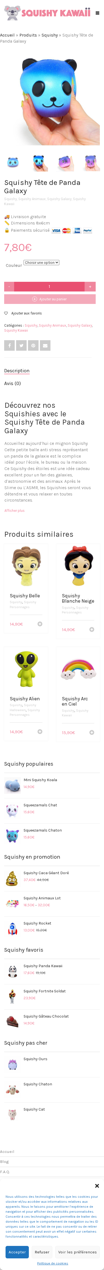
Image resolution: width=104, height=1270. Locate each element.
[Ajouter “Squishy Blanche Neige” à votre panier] (91, 630)
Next (97, 91)
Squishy (50, 35)
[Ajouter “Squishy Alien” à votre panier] (39, 732)
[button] (97, 1186)
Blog (4, 1161)
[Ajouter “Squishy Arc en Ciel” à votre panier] (91, 733)
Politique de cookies (52, 1263)
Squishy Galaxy (59, 199)
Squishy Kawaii (16, 330)
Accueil (7, 35)
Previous (7, 91)
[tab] (48, 371)
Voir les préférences (77, 1252)
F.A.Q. (5, 1171)
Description (17, 371)
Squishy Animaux (32, 199)
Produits (28, 35)
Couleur (14, 265)
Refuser (42, 1252)
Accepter (17, 1252)
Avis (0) (12, 383)
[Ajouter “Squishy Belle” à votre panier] (39, 624)
